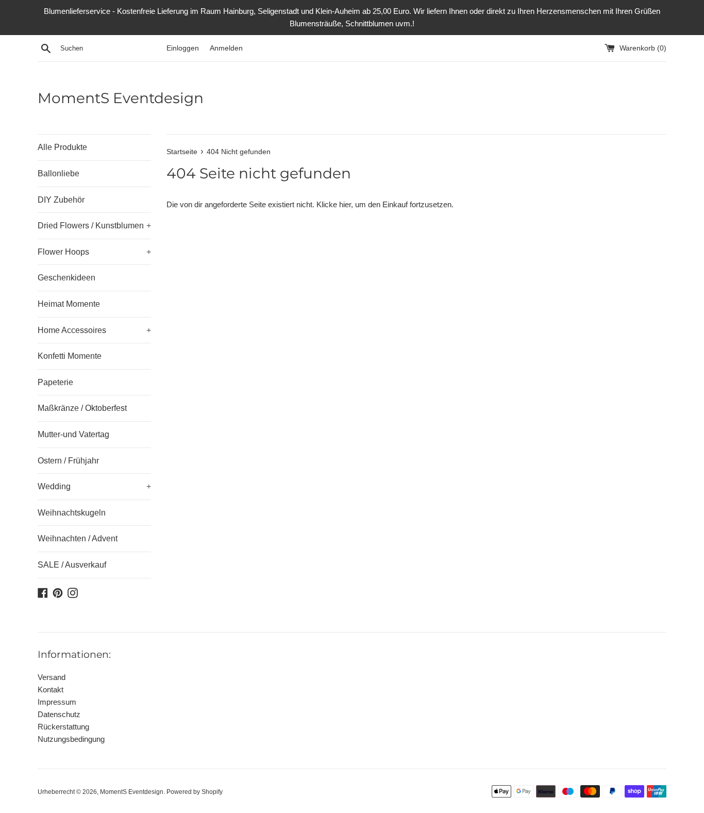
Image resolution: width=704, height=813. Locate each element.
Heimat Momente (69, 304)
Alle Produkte (62, 147)
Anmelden (226, 48)
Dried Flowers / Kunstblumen (94, 225)
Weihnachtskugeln (72, 512)
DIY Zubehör (61, 199)
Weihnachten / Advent (78, 538)
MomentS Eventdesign (121, 98)
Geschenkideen (66, 277)
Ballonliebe (58, 173)
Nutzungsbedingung (71, 739)
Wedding (94, 486)
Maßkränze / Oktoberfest (82, 408)
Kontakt (50, 689)
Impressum (57, 702)
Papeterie (55, 382)
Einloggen (182, 48)
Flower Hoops (94, 251)
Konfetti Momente (70, 356)
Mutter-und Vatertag (73, 434)
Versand (51, 677)
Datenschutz (59, 714)
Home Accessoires (94, 330)
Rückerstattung (63, 726)
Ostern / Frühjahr (68, 460)
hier (345, 204)
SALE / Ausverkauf (72, 564)
